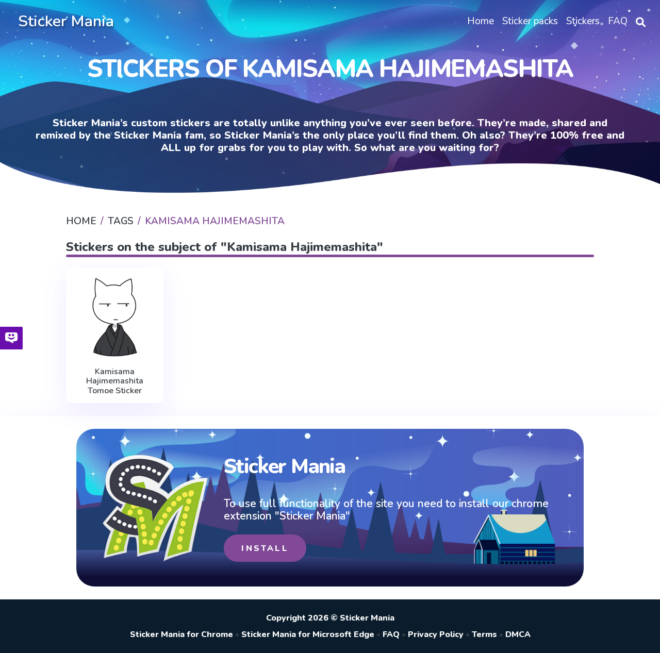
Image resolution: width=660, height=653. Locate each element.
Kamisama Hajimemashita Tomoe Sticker (114, 381)
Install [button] (264, 548)
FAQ (391, 634)
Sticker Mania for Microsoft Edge (307, 634)
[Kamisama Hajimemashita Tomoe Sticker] (115, 317)
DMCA (518, 634)
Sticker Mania (66, 21)
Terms (484, 634)
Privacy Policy (436, 634)
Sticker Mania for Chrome (181, 634)
